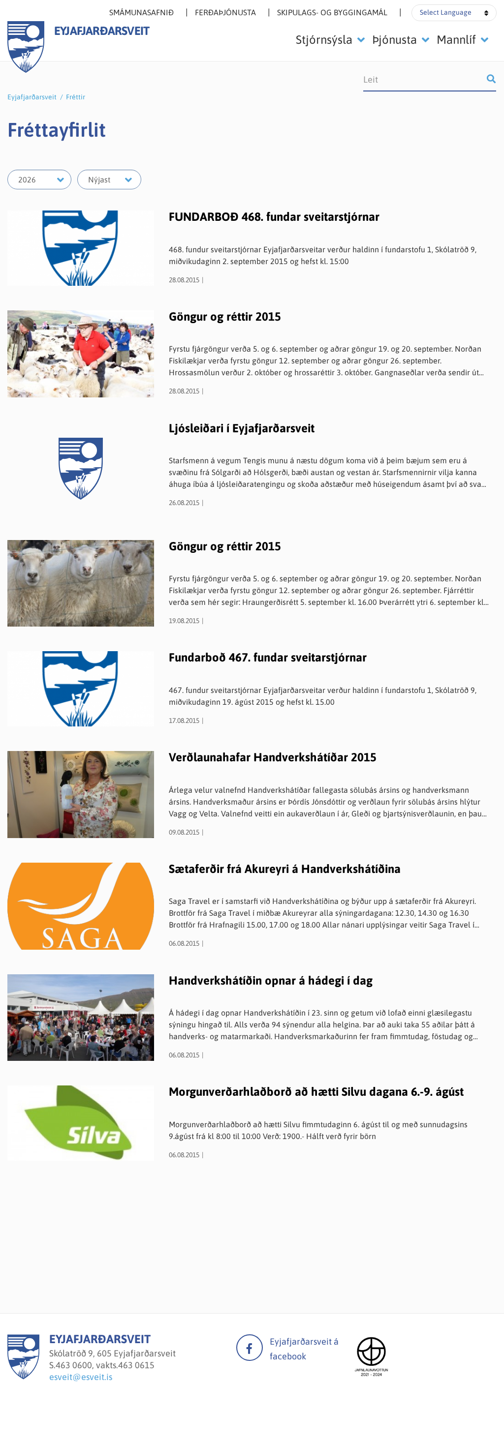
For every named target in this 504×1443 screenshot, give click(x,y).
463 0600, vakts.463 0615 (105, 1365)
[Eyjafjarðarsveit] (23, 1376)
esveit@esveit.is (80, 1377)
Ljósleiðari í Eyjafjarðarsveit (242, 428)
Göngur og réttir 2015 (225, 316)
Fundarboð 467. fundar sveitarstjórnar (268, 657)
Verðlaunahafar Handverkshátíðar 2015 (273, 757)
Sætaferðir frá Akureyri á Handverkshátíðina (285, 868)
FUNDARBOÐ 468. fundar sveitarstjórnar (274, 216)
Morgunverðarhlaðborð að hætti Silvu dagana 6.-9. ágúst (316, 1091)
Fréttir (75, 97)
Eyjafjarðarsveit (32, 97)
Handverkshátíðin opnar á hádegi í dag (271, 980)
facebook (249, 1347)
